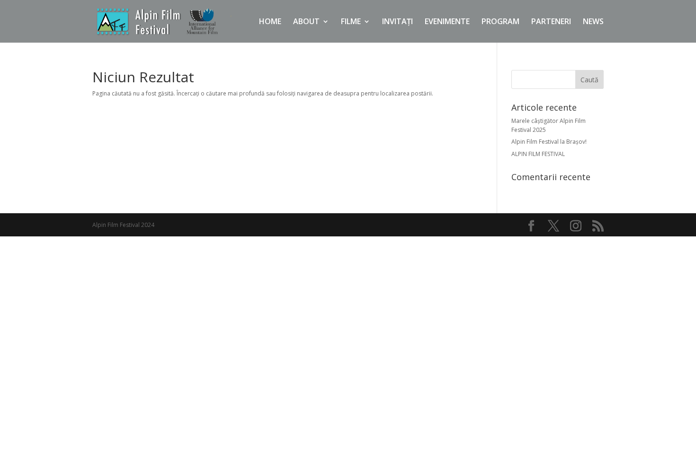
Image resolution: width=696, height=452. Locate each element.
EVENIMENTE (447, 22)
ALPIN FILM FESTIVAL (538, 154)
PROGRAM (500, 22)
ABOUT (306, 22)
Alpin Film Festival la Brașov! (549, 142)
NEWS (593, 22)
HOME (270, 22)
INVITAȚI (397, 22)
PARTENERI (551, 22)
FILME (351, 22)
